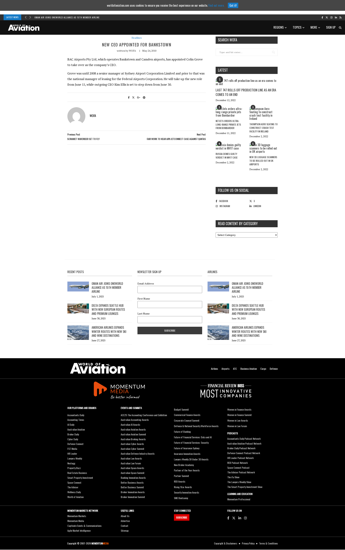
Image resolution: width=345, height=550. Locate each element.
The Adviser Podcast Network (241, 472)
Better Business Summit (132, 487)
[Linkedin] (239, 517)
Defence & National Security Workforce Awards (196, 426)
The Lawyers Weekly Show (239, 482)
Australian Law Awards (131, 458)
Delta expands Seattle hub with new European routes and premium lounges (108, 309)
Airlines (214, 368)
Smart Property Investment (80, 477)
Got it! (233, 5)
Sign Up (330, 27)
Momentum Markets (76, 516)
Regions (278, 27)
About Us (125, 516)
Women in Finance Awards (239, 409)
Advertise (125, 521)
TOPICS (297, 27)
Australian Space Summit (132, 473)
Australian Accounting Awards (135, 420)
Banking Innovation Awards (133, 477)
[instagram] (331, 17)
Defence (274, 368)
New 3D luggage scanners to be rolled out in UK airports (263, 160)
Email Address (145, 283)
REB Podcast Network (237, 463)
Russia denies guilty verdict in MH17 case (227, 155)
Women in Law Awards (237, 420)
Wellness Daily (74, 492)
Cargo (263, 368)
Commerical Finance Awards (187, 415)
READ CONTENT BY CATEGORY (238, 223)
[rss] (340, 17)
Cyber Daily (72, 439)
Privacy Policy (248, 543)
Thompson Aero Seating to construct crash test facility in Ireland (263, 127)
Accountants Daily (75, 415)
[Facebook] (228, 517)
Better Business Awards (132, 482)
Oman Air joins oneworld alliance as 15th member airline (67, 17)
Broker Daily (73, 434)
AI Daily (70, 424)
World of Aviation (75, 497)
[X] (233, 517)
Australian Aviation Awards (133, 429)
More (313, 27)
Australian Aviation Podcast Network (244, 443)
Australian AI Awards (130, 424)
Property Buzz (74, 468)
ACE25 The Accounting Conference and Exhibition (144, 415)
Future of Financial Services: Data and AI (193, 437)
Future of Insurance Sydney (186, 448)
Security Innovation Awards (186, 492)
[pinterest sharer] (144, 97)
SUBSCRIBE (181, 517)
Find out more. (216, 5)
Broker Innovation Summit (133, 497)
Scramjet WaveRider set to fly (83, 139)
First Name (143, 298)
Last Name (143, 313)
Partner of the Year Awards (187, 470)
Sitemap (125, 530)
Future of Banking (182, 431)
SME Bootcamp (181, 498)
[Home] (97, 368)
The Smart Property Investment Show (244, 487)
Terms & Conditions (268, 543)
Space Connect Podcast (238, 467)
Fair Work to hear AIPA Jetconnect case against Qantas (176, 139)
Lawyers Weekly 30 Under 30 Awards (191, 459)
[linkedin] (336, 17)
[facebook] (322, 17)
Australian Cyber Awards (132, 444)
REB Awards (179, 481)
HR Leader (72, 453)
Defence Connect (75, 444)
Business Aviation (248, 368)
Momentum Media (75, 521)
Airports (225, 368)
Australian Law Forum (131, 463)
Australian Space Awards (132, 468)
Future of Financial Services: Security (191, 442)
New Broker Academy (184, 465)
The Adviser (72, 487)
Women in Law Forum (237, 426)
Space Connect (74, 482)
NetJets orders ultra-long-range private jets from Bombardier (228, 124)
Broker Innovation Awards (133, 492)
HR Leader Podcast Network (240, 458)
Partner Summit (181, 476)
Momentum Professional (238, 499)
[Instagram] (245, 517)
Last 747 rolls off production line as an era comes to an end (246, 92)
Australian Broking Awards (133, 439)
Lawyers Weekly (74, 458)
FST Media (72, 449)
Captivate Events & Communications (84, 526)
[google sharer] (138, 97)
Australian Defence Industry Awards (138, 453)
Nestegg (71, 463)
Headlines (137, 38)
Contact (124, 526)
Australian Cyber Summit (132, 449)
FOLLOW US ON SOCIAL (233, 190)
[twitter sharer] (133, 97)
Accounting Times (75, 420)
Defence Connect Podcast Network (243, 453)
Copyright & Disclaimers (225, 543)
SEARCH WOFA (227, 39)
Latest (223, 70)
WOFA (132, 50)
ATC (235, 368)
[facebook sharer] (129, 97)
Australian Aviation (76, 429)
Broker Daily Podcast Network (241, 448)
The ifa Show (233, 477)
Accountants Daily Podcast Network (244, 438)
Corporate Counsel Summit (186, 420)
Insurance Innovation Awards (187, 454)
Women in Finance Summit (239, 415)
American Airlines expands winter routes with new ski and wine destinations (109, 331)
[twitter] (327, 17)
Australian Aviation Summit (133, 434)
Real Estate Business (77, 473)
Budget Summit (181, 409)
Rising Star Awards (183, 487)
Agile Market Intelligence (79, 530)
